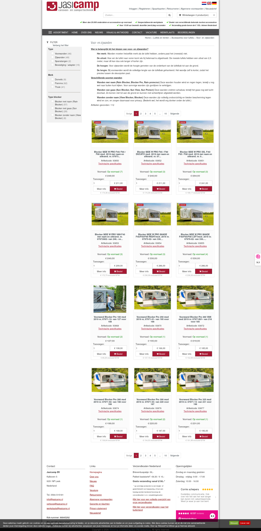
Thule (60, 86)
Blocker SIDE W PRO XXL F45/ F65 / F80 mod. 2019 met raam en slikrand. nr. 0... (195, 154)
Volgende (174, 113)
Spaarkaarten (158, 8)
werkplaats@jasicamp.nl (58, 508)
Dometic (60, 79)
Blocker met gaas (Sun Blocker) (66, 110)
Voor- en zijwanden (205, 37)
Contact (137, 32)
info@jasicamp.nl (55, 499)
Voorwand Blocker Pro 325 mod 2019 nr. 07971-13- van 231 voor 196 (195, 402)
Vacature (151, 32)
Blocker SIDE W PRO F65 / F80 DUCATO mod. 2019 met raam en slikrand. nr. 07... (152, 154)
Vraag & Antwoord (117, 32)
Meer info (101, 188)
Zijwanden (62, 57)
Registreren (144, 8)
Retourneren (173, 8)
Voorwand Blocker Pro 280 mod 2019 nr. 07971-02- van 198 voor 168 (110, 402)
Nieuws (99, 32)
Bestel (119, 188)
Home (75, 32)
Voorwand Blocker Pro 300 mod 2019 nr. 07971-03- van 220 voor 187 (152, 402)
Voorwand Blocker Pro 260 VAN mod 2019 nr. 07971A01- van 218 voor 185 (195, 319)
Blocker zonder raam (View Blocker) (68, 117)
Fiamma (61, 83)
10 (165, 113)
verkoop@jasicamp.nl (57, 503)
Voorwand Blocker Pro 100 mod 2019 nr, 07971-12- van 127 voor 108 (110, 319)
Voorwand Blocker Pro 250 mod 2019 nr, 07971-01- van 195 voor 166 (152, 319)
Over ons (86, 32)
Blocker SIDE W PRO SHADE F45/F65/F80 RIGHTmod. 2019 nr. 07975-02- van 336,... (152, 236)
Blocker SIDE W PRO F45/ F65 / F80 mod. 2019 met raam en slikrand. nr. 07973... (110, 154)
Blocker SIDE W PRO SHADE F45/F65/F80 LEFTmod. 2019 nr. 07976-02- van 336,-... (195, 236)
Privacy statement (98, 508)
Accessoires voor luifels (182, 37)
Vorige (129, 113)
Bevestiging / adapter (67, 64)
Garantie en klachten (100, 503)
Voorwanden (63, 53)
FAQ (92, 485)
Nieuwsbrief (211, 8)
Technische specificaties (109, 163)
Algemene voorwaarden (192, 8)
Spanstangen (63, 61)
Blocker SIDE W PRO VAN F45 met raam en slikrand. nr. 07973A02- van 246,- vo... (110, 236)
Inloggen (133, 8)
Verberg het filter (61, 45)
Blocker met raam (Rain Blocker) (66, 103)
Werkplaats (167, 32)
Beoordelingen (186, 32)
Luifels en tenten (161, 37)
